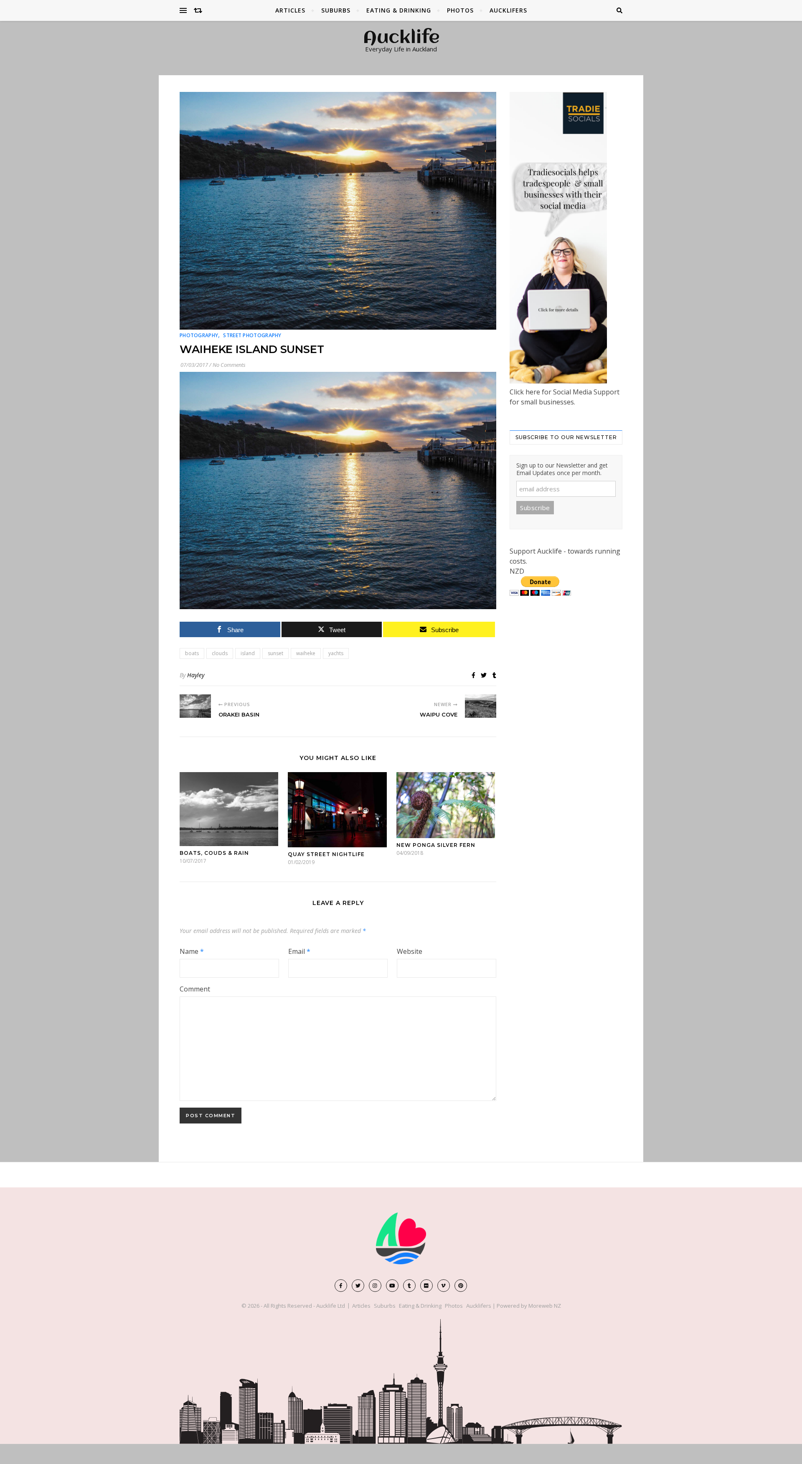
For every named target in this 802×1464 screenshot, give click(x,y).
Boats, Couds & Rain (214, 853)
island (248, 653)
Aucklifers (508, 10)
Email (299, 951)
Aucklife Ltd (330, 1305)
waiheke (305, 653)
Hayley (195, 675)
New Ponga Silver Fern (435, 845)
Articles (290, 10)
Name (192, 951)
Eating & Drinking (398, 10)
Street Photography (252, 335)
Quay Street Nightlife (326, 854)
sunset (275, 653)
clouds (220, 653)
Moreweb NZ (544, 1305)
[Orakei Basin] (195, 706)
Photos (460, 10)
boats (192, 653)
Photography (199, 335)
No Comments (229, 365)
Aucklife (401, 38)
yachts (335, 653)
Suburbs (335, 10)
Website (409, 951)
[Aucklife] (401, 1238)
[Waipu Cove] (480, 706)
